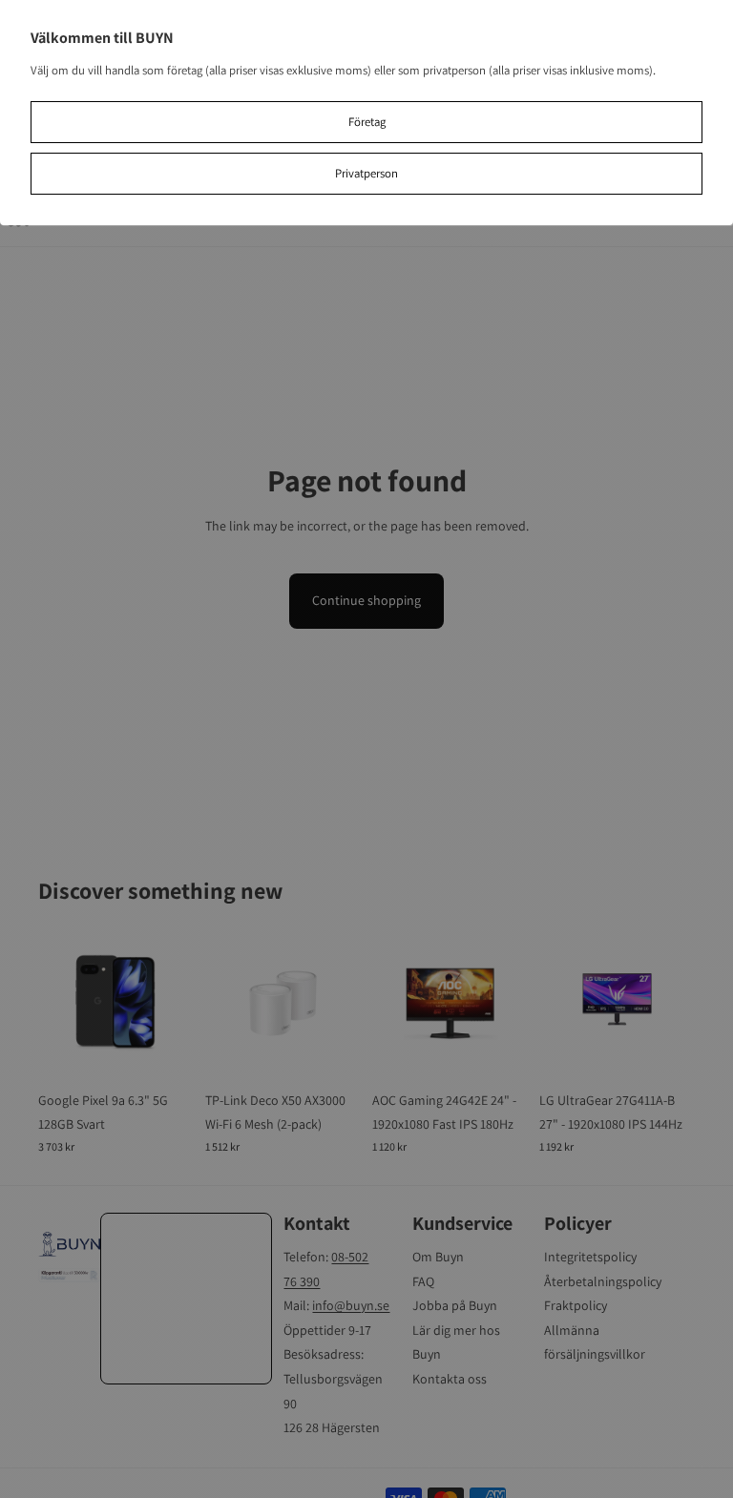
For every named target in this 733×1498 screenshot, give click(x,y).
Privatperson (366, 173)
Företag (367, 122)
